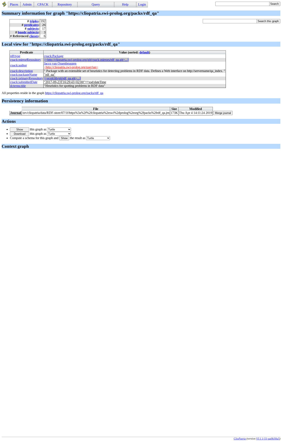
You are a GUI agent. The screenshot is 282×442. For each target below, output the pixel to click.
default (144, 52)
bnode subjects (28, 32)
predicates (31, 25)
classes (33, 36)
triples (34, 21)
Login (142, 4)
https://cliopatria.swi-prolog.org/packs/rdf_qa (74, 93)
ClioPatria (240, 438)
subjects (32, 28)
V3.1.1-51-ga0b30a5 (268, 438)
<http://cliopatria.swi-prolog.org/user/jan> (71, 67)
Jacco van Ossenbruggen (60, 63)
